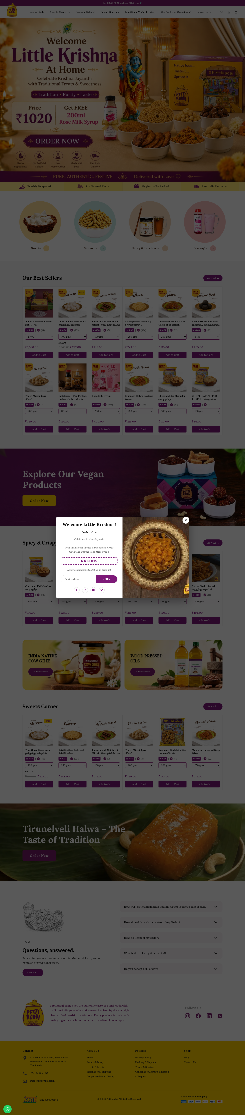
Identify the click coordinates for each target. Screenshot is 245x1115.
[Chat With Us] (7, 1109)
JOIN (106, 579)
